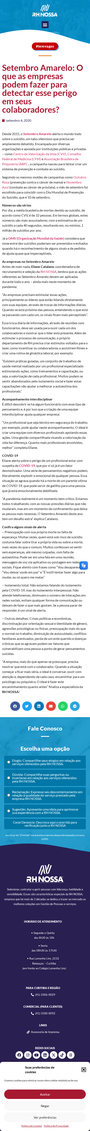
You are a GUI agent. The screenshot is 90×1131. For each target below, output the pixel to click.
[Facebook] (19, 1055)
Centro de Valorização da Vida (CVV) (39, 154)
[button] (84, 1070)
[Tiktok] (62, 1055)
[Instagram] (28, 1055)
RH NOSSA (48, 272)
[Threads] (71, 1055)
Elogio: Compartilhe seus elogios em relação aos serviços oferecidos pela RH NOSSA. (46, 762)
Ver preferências (45, 1117)
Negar (45, 1106)
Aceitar (45, 1094)
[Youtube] (36, 1055)
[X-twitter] (53, 1055)
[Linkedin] (45, 1055)
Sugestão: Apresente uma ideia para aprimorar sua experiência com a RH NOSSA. (45, 811)
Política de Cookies (31, 1125)
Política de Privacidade (56, 1125)
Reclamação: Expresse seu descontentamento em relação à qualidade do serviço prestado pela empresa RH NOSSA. (47, 795)
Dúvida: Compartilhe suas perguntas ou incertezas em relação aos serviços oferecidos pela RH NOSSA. (44, 777)
